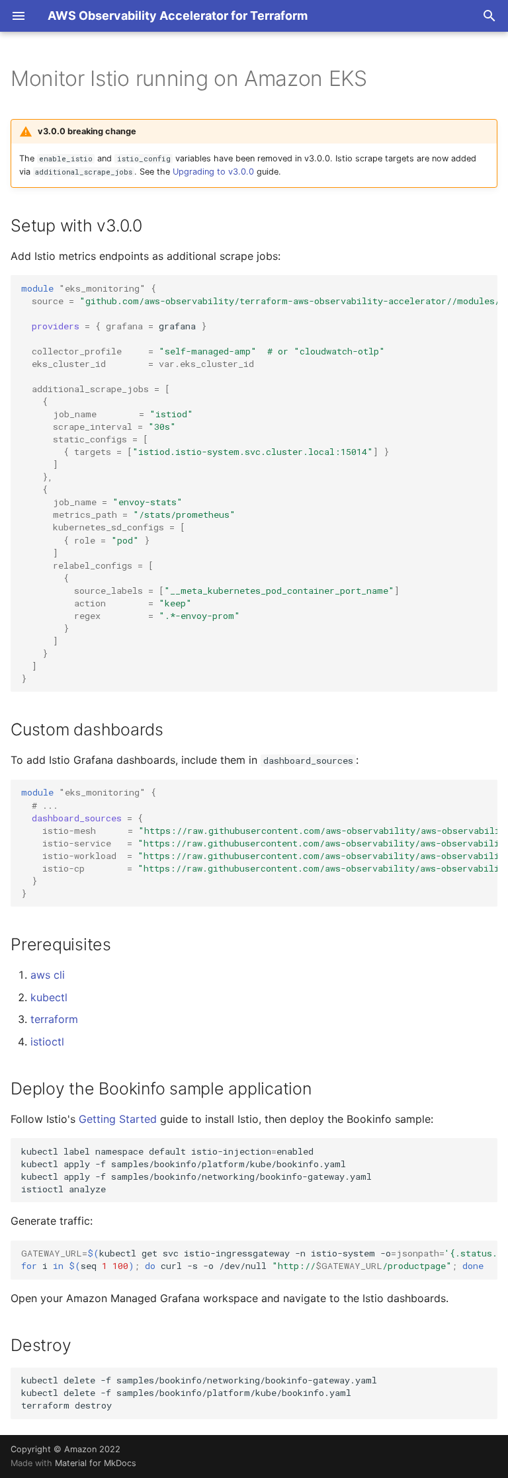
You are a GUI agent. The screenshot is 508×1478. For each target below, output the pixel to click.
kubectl (48, 997)
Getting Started (118, 1119)
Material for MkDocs (95, 1463)
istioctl (47, 1041)
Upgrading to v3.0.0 (213, 172)
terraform (54, 1019)
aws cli (47, 974)
